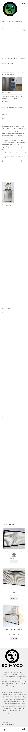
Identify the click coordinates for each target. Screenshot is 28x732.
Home (4, 21)
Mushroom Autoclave (8, 107)
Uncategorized (10, 21)
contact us (13, 157)
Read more (14, 561)
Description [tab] (4, 114)
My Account (4, 729)
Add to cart (14, 638)
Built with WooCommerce (8, 724)
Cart (21, 728)
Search (14, 729)
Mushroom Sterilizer (17, 107)
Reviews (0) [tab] (4, 118)
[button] (24, 30)
